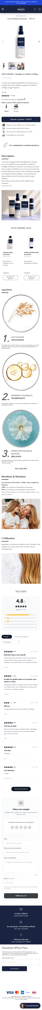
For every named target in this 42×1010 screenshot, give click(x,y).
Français (6, 637)
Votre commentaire (10, 858)
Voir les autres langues (21, 637)
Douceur (6, 256)
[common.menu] (2, 9)
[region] (21, 41)
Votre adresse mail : (8, 958)
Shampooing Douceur (8, 254)
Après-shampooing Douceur (31, 254)
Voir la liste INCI (21, 468)
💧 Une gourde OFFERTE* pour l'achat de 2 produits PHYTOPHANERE (21, 2)
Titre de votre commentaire (12, 848)
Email (9, 878)
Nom (5, 839)
